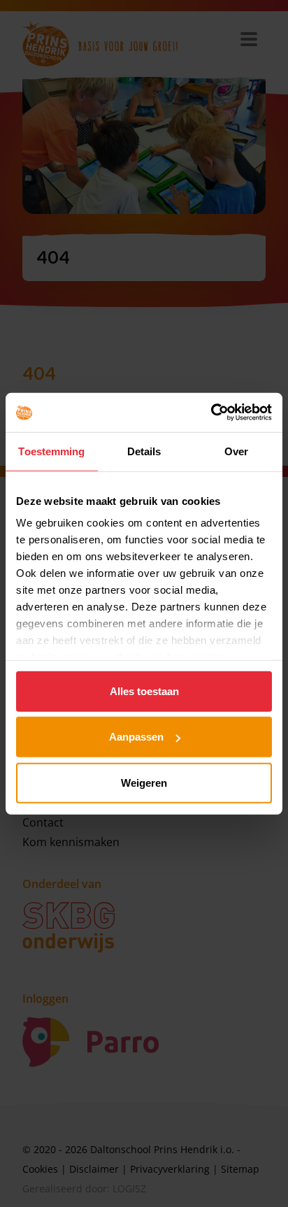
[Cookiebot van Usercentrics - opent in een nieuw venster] (211, 412)
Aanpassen (136, 737)
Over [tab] (236, 451)
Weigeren (144, 782)
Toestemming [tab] (51, 451)
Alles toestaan (144, 691)
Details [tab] (144, 451)
